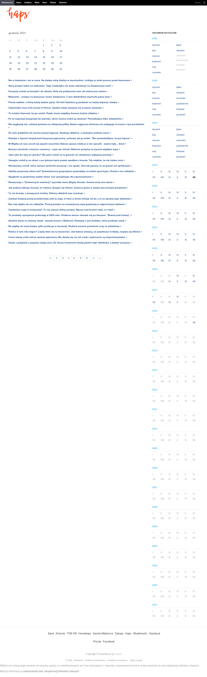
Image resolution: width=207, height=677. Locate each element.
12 (18, 57)
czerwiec (156, 72)
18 (10, 63)
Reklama (78, 660)
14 (35, 57)
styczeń (156, 45)
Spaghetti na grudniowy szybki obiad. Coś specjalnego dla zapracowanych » (50, 176)
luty (154, 50)
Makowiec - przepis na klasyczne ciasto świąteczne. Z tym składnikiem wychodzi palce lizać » (60, 96)
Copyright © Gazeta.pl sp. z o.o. (103, 654)
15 (44, 57)
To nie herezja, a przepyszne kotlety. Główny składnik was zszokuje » (46, 193)
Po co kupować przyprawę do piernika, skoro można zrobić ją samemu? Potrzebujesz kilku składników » (65, 118)
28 (35, 69)
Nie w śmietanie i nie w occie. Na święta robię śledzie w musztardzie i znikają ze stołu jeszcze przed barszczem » (70, 80)
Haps (128, 633)
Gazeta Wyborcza (103, 633)
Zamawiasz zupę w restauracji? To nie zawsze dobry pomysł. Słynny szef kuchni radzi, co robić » (61, 209)
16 (52, 57)
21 (35, 63)
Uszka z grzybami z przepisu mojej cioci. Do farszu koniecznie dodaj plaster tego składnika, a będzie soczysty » (70, 242)
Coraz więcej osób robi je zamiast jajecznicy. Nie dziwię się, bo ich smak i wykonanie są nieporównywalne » (67, 237)
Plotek (53, 2)
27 (27, 69)
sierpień (180, 50)
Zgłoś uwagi (136, 660)
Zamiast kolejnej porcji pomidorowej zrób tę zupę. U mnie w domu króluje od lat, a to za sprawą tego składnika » (70, 198)
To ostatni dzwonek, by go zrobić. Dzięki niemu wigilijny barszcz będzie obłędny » (53, 113)
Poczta (197, 3)
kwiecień (156, 61)
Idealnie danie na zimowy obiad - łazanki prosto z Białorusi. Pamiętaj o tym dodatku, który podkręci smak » (67, 220)
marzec (156, 56)
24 (61, 63)
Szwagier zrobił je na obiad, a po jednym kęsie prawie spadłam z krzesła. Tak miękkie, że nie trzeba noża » (66, 160)
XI (186, 177)
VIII (162, 177)
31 (61, 69)
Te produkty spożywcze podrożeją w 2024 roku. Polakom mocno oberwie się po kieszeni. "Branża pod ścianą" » (70, 215)
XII (194, 198)
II (161, 171)
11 (10, 57)
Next (45, 2)
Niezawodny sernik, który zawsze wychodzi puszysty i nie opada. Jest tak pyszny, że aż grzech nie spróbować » (70, 165)
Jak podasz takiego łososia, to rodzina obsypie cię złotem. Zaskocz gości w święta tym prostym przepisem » (68, 187)
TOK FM (72, 633)
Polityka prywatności (95, 660)
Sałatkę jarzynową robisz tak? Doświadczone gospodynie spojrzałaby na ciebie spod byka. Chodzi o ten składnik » (72, 171)
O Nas (69, 660)
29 (44, 69)
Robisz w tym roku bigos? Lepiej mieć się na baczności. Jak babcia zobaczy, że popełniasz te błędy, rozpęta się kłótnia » (75, 231)
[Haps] (17, 21)
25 (10, 69)
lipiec (179, 45)
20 (27, 63)
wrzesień (180, 98)
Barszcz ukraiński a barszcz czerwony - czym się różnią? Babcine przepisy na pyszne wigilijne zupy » (64, 149)
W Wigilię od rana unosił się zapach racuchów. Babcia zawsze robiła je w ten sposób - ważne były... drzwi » (67, 143)
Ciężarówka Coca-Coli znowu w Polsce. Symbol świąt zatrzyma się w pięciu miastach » (56, 107)
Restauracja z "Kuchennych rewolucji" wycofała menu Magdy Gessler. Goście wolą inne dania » (61, 182)
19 (18, 63)
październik (182, 103)
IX (170, 177)
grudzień (180, 114)
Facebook (108, 641)
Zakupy (119, 633)
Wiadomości (7, 2)
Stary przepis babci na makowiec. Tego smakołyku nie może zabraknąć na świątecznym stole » (60, 85)
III (169, 171)
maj (154, 67)
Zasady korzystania (117, 660)
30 (52, 69)
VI (194, 171)
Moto (37, 2)
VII (154, 177)
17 (61, 57)
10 (61, 51)
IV (178, 171)
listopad (180, 109)
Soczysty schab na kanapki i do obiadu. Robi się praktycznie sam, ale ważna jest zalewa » (58, 91)
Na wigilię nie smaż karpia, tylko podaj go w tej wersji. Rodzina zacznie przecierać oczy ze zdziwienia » (64, 226)
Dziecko (63, 2)
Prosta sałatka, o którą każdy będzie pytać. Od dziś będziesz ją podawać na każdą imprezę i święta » (63, 102)
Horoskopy (84, 633)
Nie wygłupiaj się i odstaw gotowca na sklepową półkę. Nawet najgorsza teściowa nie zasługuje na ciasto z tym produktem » (76, 126)
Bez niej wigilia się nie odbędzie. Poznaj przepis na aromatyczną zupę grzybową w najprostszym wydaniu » (67, 204)
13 (27, 57)
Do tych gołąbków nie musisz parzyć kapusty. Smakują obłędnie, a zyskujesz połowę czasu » (59, 132)
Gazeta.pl (154, 633)
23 (52, 63)
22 (44, 63)
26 (18, 69)
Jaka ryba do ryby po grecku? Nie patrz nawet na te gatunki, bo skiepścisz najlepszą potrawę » (60, 154)
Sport (18, 2)
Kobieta (28, 2)
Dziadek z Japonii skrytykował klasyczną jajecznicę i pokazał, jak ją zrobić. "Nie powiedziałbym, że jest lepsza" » (70, 138)
